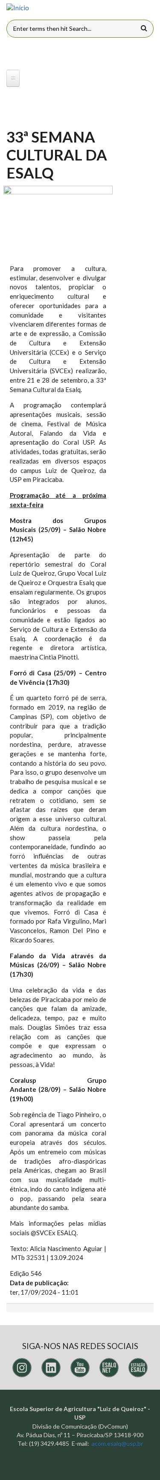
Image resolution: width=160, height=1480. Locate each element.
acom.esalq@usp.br (117, 1443)
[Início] (17, 8)
